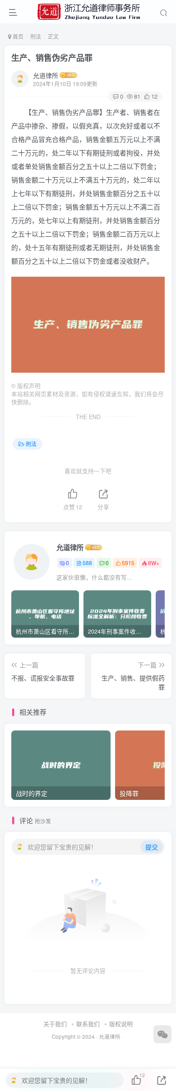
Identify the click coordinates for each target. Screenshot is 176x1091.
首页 (17, 36)
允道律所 (45, 75)
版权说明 (121, 1023)
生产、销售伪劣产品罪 (52, 58)
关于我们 (55, 1023)
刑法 (35, 36)
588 (87, 562)
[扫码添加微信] (162, 1034)
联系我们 (88, 1023)
